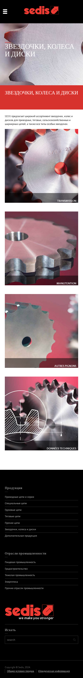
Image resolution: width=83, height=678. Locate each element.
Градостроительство (16, 568)
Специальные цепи (16, 503)
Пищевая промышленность (20, 562)
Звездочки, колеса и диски (20, 529)
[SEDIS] (41, 11)
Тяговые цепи (12, 516)
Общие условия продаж (20, 671)
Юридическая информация (54, 671)
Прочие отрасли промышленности (24, 588)
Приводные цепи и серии (19, 496)
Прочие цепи (12, 522)
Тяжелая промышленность (20, 575)
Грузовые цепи (13, 509)
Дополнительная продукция (21, 535)
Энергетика (11, 581)
